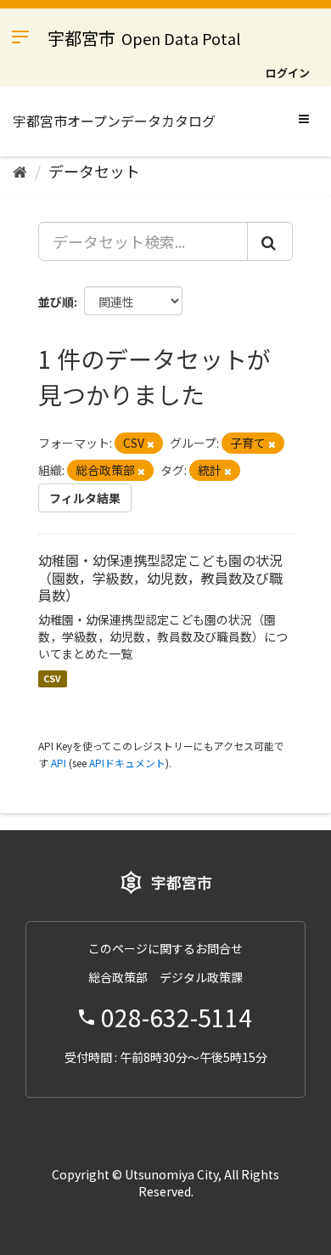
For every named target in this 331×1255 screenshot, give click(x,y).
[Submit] (270, 241)
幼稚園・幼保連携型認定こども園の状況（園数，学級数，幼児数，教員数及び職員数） (160, 578)
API (58, 762)
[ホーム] (20, 171)
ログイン (288, 73)
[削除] (150, 443)
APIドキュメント (127, 762)
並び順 (56, 301)
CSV (52, 678)
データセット (94, 171)
